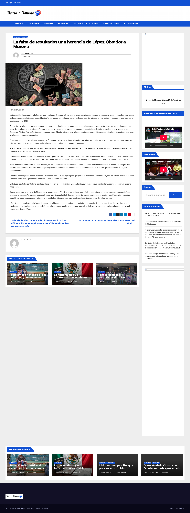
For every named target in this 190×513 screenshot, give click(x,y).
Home (171, 508)
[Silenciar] (176, 145)
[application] (163, 137)
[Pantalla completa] (179, 145)
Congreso (34, 24)
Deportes (48, 24)
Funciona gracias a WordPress (15, 508)
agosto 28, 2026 (17, 472)
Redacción (29, 53)
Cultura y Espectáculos (85, 24)
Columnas (17, 37)
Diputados (111, 462)
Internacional (131, 24)
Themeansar (44, 508)
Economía (63, 24)
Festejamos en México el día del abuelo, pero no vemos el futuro (27, 277)
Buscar (147, 187)
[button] (183, 24)
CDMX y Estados (111, 24)
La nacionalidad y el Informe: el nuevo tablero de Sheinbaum (70, 277)
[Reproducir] (147, 145)
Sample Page (179, 508)
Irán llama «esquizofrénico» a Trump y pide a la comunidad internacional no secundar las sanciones (163, 256)
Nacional (19, 24)
